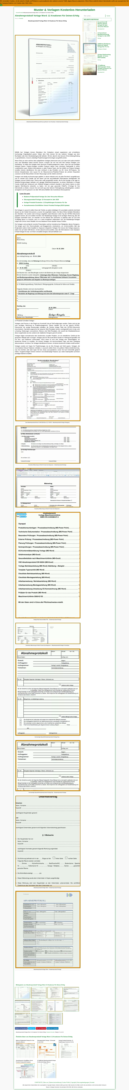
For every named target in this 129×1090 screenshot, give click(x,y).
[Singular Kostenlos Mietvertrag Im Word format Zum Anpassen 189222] (71, 998)
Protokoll (21, 12)
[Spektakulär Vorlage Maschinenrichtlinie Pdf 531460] (38, 1011)
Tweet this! (32, 1028)
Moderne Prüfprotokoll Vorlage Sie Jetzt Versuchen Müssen (43, 196)
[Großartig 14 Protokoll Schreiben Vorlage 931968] (38, 998)
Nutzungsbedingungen (83, 1082)
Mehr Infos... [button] (29, 3)
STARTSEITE (38, 1082)
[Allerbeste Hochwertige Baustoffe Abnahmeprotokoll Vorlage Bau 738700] (22, 1024)
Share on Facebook (21, 1028)
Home (17, 12)
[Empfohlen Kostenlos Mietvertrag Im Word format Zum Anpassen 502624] (22, 1011)
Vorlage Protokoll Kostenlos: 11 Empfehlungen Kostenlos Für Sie (45, 202)
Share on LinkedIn (52, 1028)
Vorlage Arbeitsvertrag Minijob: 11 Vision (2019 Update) (104, 56)
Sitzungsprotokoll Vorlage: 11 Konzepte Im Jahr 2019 (41, 199)
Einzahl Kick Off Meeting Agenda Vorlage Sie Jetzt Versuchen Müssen (103, 24)
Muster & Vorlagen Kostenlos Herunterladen (64, 9)
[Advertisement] (47, 28)
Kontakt (92, 1082)
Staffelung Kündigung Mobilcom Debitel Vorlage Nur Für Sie (104, 45)
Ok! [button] (1, 5)
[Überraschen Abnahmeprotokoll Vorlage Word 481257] (55, 1024)
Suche (108, 16)
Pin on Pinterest (41, 1028)
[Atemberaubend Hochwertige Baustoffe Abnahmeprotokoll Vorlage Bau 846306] (71, 1011)
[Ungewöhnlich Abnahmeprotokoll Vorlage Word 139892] (38, 1024)
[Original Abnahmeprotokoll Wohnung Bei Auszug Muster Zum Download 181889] (22, 998)
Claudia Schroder (50, 1032)
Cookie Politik (66, 1082)
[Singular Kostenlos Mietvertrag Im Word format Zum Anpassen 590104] (55, 1011)
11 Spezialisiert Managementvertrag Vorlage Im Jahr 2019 (104, 34)
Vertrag (99, 38)
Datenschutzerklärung (55, 1082)
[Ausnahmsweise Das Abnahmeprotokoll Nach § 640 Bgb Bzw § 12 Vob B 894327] (55, 998)
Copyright (73, 1082)
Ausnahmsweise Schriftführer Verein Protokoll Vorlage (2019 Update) (46, 205)
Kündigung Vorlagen (102, 49)
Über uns (45, 1082)
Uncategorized (101, 29)
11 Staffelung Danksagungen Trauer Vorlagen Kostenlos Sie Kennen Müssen (104, 68)
